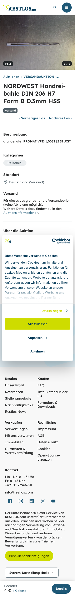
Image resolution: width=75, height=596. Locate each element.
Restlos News (15, 412)
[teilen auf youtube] (53, 501)
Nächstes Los (60, 118)
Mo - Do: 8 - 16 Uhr (19, 477)
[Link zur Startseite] (19, 8)
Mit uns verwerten (19, 436)
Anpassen (35, 337)
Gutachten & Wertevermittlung (19, 451)
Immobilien (14, 442)
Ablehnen (37, 351)
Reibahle (14, 162)
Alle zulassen (37, 324)
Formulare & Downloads (48, 405)
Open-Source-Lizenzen (49, 457)
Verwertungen (16, 429)
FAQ (41, 385)
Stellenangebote (18, 398)
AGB (41, 436)
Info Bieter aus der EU (53, 394)
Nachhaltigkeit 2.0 (19, 405)
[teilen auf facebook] (10, 501)
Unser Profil (14, 385)
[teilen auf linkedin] (32, 501)
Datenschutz (48, 442)
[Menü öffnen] (67, 8)
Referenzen (14, 392)
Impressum (47, 429)
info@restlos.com (19, 492)
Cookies (44, 449)
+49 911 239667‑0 (18, 485)
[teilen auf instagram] (21, 501)
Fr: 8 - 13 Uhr (15, 481)
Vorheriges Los (32, 118)
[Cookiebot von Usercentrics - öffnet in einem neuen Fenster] (53, 241)
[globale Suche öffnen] (55, 8)
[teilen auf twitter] (43, 501)
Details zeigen (51, 310)
